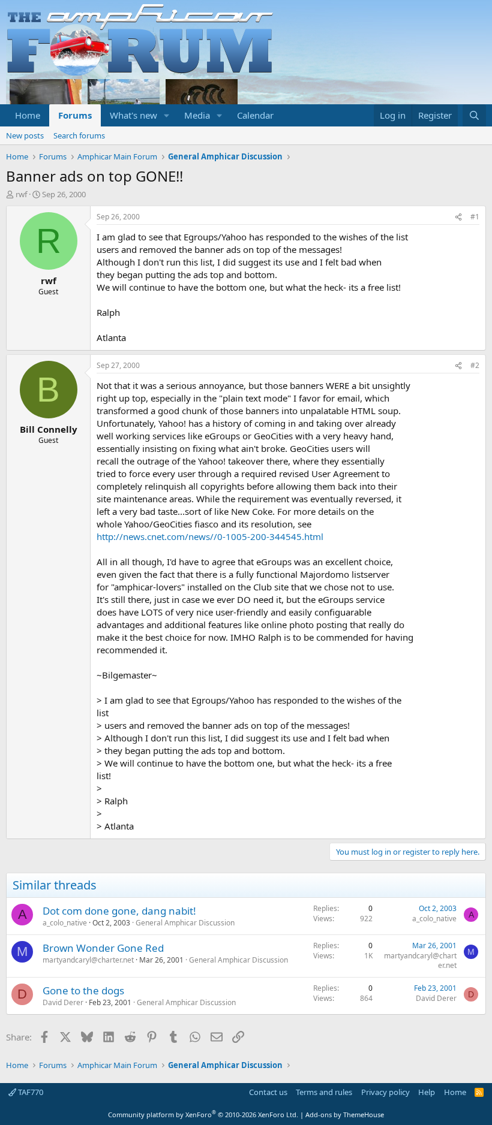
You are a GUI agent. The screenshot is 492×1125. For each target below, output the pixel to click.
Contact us (268, 1092)
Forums (75, 115)
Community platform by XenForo (203, 1114)
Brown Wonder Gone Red (103, 948)
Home (27, 115)
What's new (133, 115)
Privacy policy (385, 1092)
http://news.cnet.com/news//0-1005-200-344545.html (210, 536)
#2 (474, 365)
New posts (25, 135)
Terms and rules (324, 1092)
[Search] (474, 115)
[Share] (458, 217)
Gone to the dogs (83, 990)
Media (197, 115)
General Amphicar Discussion (185, 923)
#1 (474, 217)
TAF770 (29, 1092)
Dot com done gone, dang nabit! (119, 911)
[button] (166, 115)
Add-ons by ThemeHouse (344, 1114)
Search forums (79, 135)
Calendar (255, 115)
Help (426, 1092)
